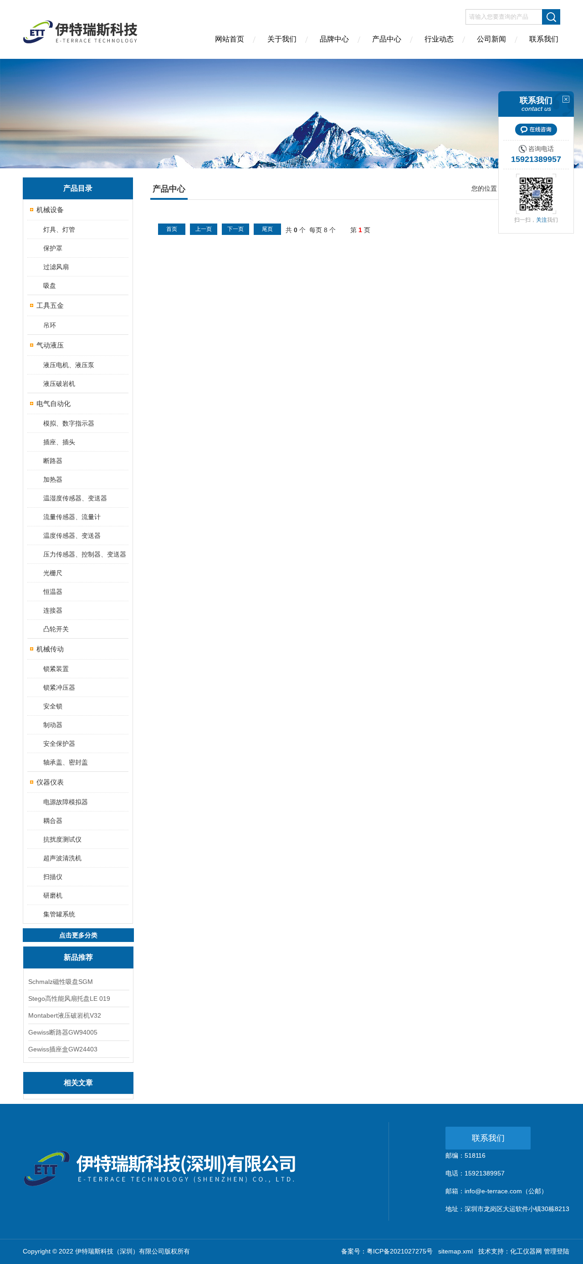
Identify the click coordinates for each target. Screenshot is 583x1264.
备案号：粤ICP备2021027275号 (387, 1251)
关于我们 (282, 39)
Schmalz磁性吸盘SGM (60, 981)
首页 (171, 229)
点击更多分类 (78, 935)
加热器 (52, 479)
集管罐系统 (59, 914)
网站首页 (229, 39)
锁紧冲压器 (59, 687)
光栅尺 (52, 573)
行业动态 (439, 39)
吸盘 (49, 285)
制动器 (52, 724)
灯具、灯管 (59, 229)
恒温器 (52, 591)
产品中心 (386, 39)
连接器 (52, 610)
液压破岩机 (59, 383)
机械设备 (50, 209)
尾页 (267, 229)
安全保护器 (59, 743)
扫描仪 (52, 876)
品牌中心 (334, 39)
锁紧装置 (56, 668)
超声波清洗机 (62, 858)
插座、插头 (59, 442)
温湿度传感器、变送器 (75, 498)
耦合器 (52, 820)
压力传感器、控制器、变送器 (84, 554)
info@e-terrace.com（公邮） (506, 1191)
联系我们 (543, 39)
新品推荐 (78, 957)
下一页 (235, 229)
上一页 (203, 229)
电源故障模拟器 (65, 802)
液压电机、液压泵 (68, 365)
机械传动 (50, 649)
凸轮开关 (56, 629)
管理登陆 (556, 1251)
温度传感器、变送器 (72, 535)
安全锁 (52, 706)
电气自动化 (53, 403)
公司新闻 (491, 39)
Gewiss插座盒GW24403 (62, 1049)
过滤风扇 (56, 266)
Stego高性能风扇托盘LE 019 (69, 998)
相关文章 (78, 1083)
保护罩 (52, 248)
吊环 (49, 325)
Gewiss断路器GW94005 (62, 1032)
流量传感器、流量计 (72, 516)
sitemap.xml (455, 1251)
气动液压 (50, 345)
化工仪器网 (526, 1251)
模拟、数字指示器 (68, 423)
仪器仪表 (50, 782)
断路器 (52, 460)
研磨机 (52, 895)
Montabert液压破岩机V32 (64, 1015)
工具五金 (50, 305)
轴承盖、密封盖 (65, 762)
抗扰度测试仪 (62, 839)
